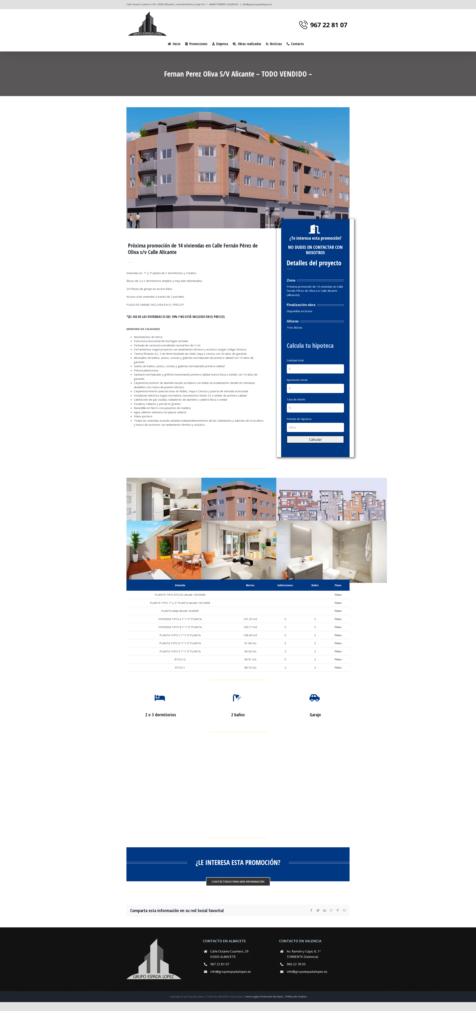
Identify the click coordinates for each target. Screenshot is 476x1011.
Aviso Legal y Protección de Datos (264, 996)
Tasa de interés (296, 399)
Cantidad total (295, 360)
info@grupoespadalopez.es (257, 4)
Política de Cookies (296, 996)
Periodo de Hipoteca (299, 419)
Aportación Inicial (297, 380)
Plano (338, 594)
